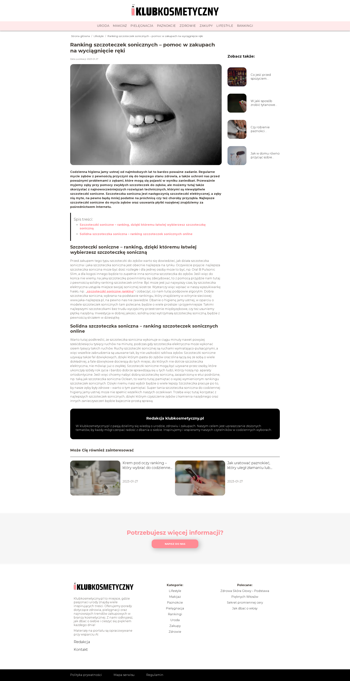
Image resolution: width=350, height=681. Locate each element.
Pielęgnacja (142, 26)
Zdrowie (188, 26)
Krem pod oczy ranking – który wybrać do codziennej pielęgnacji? (146, 465)
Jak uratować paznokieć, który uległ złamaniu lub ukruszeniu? (248, 465)
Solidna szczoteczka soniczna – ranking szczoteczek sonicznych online (136, 234)
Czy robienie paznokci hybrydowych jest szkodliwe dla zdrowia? (264, 129)
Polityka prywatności (86, 675)
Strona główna (81, 36)
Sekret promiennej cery (245, 602)
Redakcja (82, 642)
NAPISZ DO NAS (175, 543)
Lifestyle (224, 26)
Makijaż (120, 26)
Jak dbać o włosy (244, 608)
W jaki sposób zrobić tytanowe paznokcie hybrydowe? (263, 103)
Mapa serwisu (124, 675)
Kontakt (81, 649)
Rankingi (245, 26)
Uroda (103, 26)
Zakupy (206, 26)
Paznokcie (166, 26)
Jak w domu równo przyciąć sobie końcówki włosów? (265, 155)
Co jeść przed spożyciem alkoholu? (261, 77)
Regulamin (154, 675)
